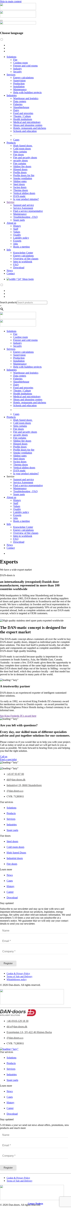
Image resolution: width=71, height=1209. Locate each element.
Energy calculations (23, 77)
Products (11, 142)
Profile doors (20, 172)
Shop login (28, 279)
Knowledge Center (23, 252)
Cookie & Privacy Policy (18, 973)
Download (18, 267)
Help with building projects (27, 92)
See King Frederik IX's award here (18, 715)
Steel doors (19, 184)
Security (17, 71)
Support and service (23, 205)
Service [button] (10, 476)
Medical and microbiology (27, 122)
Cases (16, 139)
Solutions (11, 56)
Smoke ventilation (22, 178)
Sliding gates (20, 181)
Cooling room (20, 62)
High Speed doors (23, 145)
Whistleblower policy (17, 979)
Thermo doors (20, 190)
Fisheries (17, 104)
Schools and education (25, 131)
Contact (11, 273)
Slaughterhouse (21, 107)
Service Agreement (23, 208)
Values (16, 231)
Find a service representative (28, 211)
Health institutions (22, 119)
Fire (15, 59)
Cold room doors (22, 148)
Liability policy (21, 237)
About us (11, 223)
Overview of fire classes (25, 258)
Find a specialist (8, 759)
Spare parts (19, 220)
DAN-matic (19, 196)
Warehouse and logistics (25, 98)
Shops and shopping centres (27, 125)
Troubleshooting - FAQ (25, 217)
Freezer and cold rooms (25, 65)
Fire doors (18, 154)
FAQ (15, 264)
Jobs (15, 243)
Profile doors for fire (23, 175)
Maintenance (20, 89)
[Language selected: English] (35, 45)
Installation (19, 86)
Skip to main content (10, 1)
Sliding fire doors (22, 166)
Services (11, 74)
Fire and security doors (25, 157)
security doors (20, 160)
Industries (12, 95)
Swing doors (19, 187)
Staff (15, 228)
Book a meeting (21, 246)
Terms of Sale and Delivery (19, 976)
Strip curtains (20, 151)
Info (9, 249)
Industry (17, 68)
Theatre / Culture (22, 116)
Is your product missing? (26, 199)
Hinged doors (20, 169)
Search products (8, 302)
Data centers (19, 101)
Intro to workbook (22, 261)
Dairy (16, 110)
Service (10, 202)
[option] (39, 45)
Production (19, 83)
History (17, 225)
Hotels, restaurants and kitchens (29, 128)
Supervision (19, 80)
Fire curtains (19, 163)
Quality (17, 234)
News (10, 270)
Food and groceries (23, 113)
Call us (3, 756)
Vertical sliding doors (24, 193)
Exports (17, 240)
